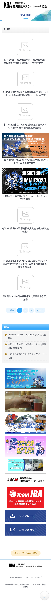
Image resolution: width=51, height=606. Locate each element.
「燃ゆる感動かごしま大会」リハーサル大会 (27, 356)
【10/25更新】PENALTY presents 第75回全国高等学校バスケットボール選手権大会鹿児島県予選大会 (24, 264)
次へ (39, 310)
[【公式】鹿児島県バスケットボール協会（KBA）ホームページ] (25, 5)
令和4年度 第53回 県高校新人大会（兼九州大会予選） (25, 230)
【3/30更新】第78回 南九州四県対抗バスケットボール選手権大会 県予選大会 (25, 126)
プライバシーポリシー (18, 577)
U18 (6, 327)
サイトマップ (36, 577)
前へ (12, 310)
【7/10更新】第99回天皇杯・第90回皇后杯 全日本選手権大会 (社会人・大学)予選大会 (25, 61)
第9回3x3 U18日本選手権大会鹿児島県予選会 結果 (25, 298)
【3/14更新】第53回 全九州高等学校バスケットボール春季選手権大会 (25, 161)
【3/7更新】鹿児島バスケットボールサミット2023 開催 (24, 197)
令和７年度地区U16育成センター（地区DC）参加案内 (27, 346)
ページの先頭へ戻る (27, 553)
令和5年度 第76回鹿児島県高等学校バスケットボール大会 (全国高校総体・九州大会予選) (25, 93)
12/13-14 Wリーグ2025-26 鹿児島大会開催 (27, 336)
